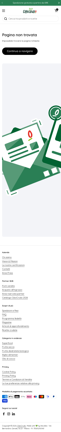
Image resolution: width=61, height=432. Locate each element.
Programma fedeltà (11, 318)
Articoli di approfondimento (15, 326)
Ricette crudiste (9, 330)
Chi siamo (7, 257)
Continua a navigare (20, 51)
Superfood (7, 343)
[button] (56, 11)
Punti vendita (8, 286)
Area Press (7, 273)
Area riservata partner (13, 293)
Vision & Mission (10, 261)
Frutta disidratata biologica (15, 351)
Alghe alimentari (10, 354)
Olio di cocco (8, 358)
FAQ (4, 314)
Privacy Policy (9, 375)
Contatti (6, 269)
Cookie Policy (9, 371)
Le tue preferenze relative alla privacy (20, 383)
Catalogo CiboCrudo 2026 (15, 297)
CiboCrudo (21, 426)
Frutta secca (8, 347)
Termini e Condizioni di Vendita (17, 379)
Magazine (6, 322)
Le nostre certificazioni (13, 265)
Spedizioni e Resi (10, 310)
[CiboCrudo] (30, 11)
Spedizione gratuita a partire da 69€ (30, 3)
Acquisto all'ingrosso (12, 289)
